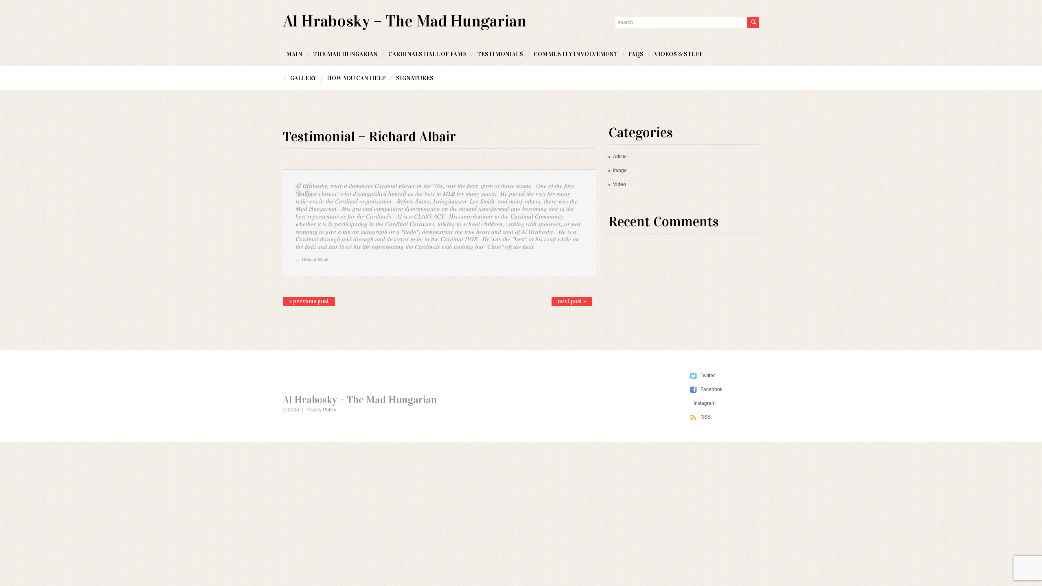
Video (619, 184)
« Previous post (309, 301)
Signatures (414, 78)
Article (620, 157)
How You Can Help (356, 78)
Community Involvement (576, 54)
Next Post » (572, 301)
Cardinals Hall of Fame (427, 54)
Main (294, 54)
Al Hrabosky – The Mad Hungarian (404, 21)
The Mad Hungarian (345, 54)
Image (620, 170)
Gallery (303, 78)
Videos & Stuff (678, 54)
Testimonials (500, 54)
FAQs (636, 54)
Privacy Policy (320, 410)
